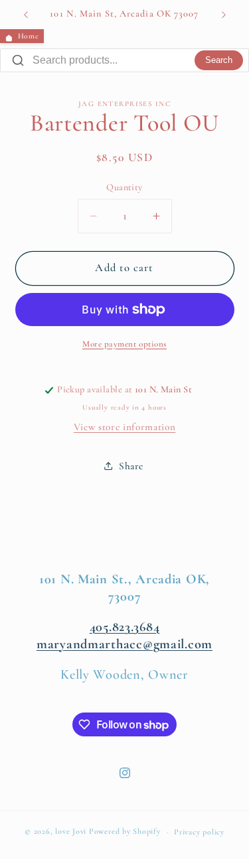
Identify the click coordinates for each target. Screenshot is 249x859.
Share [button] (131, 466)
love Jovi (70, 831)
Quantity (124, 187)
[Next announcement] (223, 14)
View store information (125, 427)
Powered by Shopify (125, 831)
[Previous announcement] (26, 14)
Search (218, 60)
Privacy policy (199, 831)
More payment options (124, 344)
